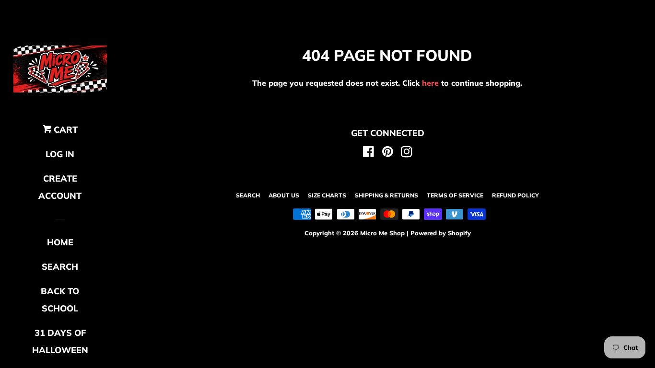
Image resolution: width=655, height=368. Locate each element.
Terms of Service (455, 195)
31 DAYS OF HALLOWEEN (60, 341)
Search (248, 195)
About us (284, 195)
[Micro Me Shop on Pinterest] (388, 153)
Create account (60, 187)
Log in (60, 154)
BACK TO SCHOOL (60, 300)
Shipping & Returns (386, 195)
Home (60, 242)
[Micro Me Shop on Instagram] (406, 153)
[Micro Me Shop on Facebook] (368, 153)
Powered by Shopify (440, 233)
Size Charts (327, 195)
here (430, 83)
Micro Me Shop (382, 233)
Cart (64, 129)
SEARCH (60, 266)
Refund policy (515, 195)
